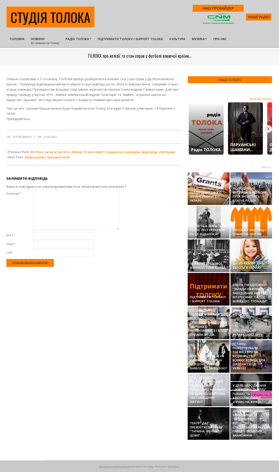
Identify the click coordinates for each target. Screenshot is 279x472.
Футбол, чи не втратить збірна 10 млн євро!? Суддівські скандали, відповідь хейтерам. (103, 152)
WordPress (173, 466)
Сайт (9, 252)
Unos (151, 466)
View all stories (260, 98)
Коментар (13, 193)
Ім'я (9, 235)
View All (266, 167)
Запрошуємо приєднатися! (47, 157)
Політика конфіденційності (115, 466)
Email (10, 244)
